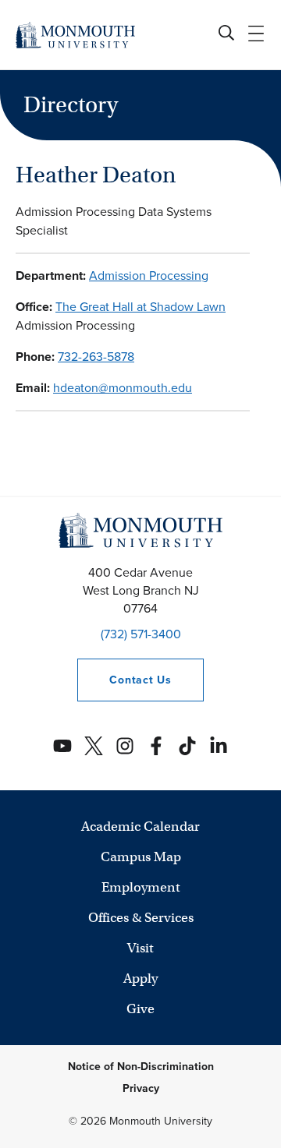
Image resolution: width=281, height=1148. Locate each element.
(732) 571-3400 (141, 634)
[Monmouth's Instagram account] (125, 745)
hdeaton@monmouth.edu (122, 388)
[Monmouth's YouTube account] (62, 745)
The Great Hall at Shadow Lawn (140, 307)
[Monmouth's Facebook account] (156, 745)
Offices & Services (141, 918)
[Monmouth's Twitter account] (93, 745)
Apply (140, 978)
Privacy (141, 1088)
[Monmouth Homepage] (75, 35)
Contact (124, 680)
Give (140, 1009)
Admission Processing (148, 275)
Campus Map (141, 857)
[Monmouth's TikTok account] (187, 745)
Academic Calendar (140, 826)
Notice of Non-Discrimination (141, 1066)
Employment (140, 887)
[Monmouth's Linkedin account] (218, 745)
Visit (140, 948)
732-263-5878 (96, 357)
